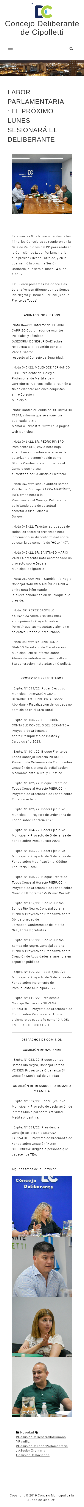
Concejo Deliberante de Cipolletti (42, 28)
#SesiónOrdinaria (31, 1450)
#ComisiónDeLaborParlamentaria (42, 1446)
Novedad (27, 1432)
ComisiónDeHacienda (33, 1455)
